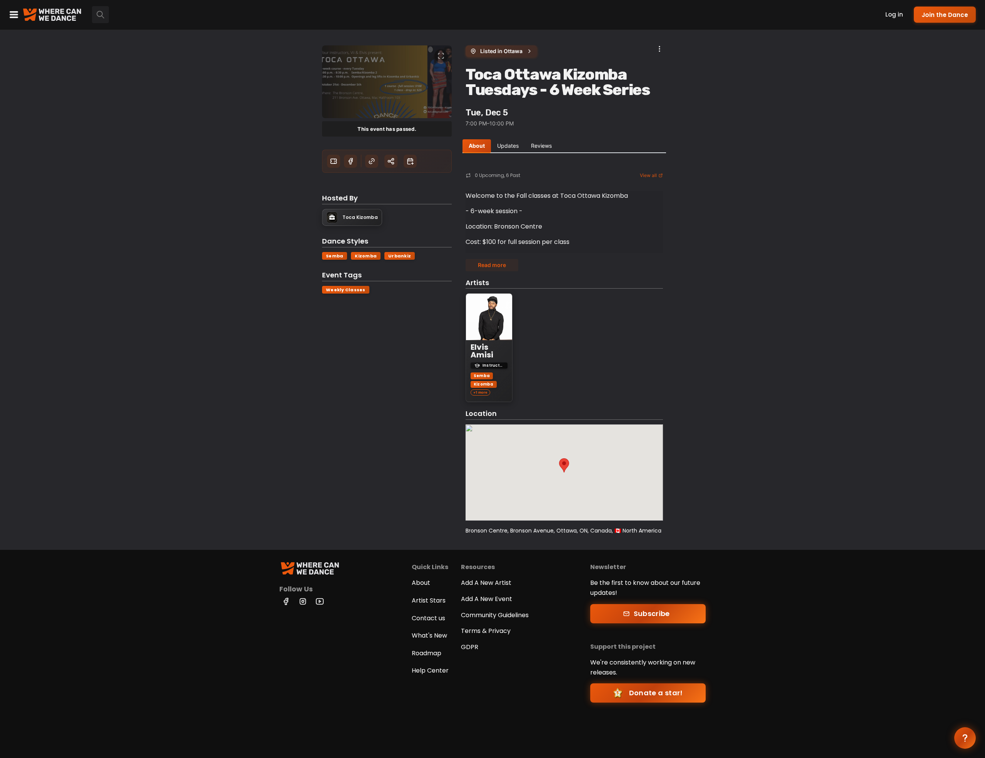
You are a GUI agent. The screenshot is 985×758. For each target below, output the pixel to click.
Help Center (430, 670)
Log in (894, 14)
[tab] (476, 146)
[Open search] (100, 14)
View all (648, 175)
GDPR (469, 647)
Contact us (428, 618)
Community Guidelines (495, 615)
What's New (429, 635)
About (421, 582)
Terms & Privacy (486, 630)
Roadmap (426, 653)
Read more (492, 265)
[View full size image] (441, 56)
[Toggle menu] (14, 14)
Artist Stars (429, 600)
